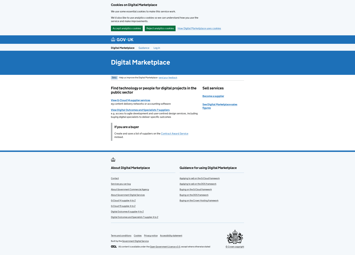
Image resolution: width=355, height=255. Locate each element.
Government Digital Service (135, 241)
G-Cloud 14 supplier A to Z (123, 200)
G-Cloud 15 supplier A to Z (123, 206)
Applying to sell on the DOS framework (198, 184)
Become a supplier (213, 96)
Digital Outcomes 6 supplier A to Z (127, 211)
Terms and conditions (121, 235)
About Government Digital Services (128, 195)
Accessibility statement (171, 235)
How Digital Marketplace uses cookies (199, 28)
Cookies (138, 235)
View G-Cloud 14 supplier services (130, 100)
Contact (115, 178)
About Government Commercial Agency (130, 189)
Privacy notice (151, 235)
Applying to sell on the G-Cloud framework (200, 178)
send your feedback (168, 77)
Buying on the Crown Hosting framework (199, 200)
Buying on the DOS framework (194, 195)
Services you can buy (121, 184)
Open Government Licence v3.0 (165, 246)
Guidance (144, 47)
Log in (157, 47)
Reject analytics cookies (160, 28)
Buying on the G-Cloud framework (196, 189)
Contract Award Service (174, 133)
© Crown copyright (235, 246)
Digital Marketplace (122, 47)
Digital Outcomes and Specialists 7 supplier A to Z (134, 217)
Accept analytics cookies (127, 28)
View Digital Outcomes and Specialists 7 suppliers (140, 110)
